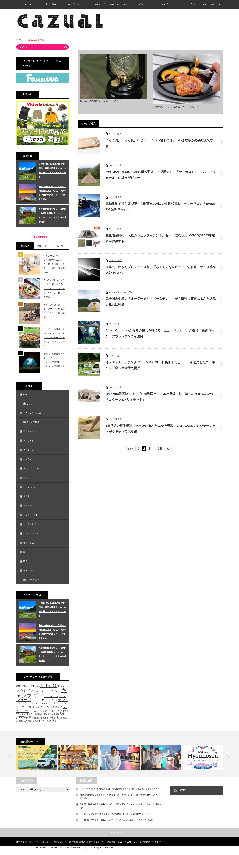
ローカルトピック (96, 4)
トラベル (142, 4)
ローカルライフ (52, 711)
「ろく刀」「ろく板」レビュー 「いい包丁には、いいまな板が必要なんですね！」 (159, 143)
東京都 (55, 717)
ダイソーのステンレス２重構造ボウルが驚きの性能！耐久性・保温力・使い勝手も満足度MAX (54, 264)
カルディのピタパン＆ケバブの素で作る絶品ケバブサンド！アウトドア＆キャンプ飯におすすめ (54, 288)
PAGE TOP (122, 832)
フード (25, 707)
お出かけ (48, 685)
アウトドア (25, 691)
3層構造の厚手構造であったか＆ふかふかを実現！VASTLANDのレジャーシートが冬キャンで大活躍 (161, 428)
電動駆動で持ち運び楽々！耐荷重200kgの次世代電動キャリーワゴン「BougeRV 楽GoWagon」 (161, 206)
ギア (38, 695)
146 (160, 448)
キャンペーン (29, 487)
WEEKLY (25, 246)
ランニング (56, 707)
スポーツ (52, 700)
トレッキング (41, 703)
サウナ (30, 403)
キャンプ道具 (115, 133)
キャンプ (27, 478)
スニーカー (40, 700)
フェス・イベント (211, 4)
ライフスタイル (39, 707)
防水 (54, 720)
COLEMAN (22, 686)
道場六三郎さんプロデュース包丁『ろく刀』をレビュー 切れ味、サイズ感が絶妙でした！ (161, 269)
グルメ (62, 696)
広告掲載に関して (77, 842)
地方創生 (62, 714)
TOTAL (60, 246)
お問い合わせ (60, 842)
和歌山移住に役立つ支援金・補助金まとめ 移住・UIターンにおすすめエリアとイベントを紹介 (52, 192)
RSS (183, 790)
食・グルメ (73, 4)
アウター (62, 686)
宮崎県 (35, 718)
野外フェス (45, 720)
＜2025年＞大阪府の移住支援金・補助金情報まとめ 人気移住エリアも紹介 (116, 814)
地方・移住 (50, 4)
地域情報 (111, 842)
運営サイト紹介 (96, 842)
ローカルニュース (37, 711)
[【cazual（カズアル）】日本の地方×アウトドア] (60, 21)
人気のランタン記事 (29, 714)
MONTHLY (42, 246)
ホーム (27, 4)
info (25, 394)
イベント (54, 691)
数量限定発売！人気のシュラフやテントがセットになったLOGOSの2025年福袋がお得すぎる (160, 238)
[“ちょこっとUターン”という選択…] (203, 757)
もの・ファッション (119, 4)
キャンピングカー (31, 468)
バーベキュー (33, 580)
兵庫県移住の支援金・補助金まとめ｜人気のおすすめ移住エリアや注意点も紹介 (117, 820)
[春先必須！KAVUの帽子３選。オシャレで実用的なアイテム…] (78, 757)
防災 (25, 561)
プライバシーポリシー (40, 842)
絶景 (30, 721)
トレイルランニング (25, 703)
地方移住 (24, 717)
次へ (169, 448)
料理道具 (42, 718)
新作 (49, 718)
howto (36, 686)
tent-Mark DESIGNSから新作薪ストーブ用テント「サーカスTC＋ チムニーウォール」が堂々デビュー (160, 174)
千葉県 (52, 714)
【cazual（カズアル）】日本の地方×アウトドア (181, 850)
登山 (21, 721)
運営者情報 (21, 842)
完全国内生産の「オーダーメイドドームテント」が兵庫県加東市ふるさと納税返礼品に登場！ (161, 301)
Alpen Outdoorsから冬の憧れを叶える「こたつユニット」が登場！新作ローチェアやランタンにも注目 (160, 333)
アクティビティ (188, 4)
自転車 (36, 721)
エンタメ (27, 459)
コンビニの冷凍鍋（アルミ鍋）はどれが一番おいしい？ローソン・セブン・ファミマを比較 (54, 337)
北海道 (46, 714)
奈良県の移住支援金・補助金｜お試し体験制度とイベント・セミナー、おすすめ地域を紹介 (52, 215)
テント (63, 700)
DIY (31, 686)
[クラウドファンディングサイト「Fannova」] (42, 82)
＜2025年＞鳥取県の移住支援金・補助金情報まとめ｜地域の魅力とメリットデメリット (52, 170)
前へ (131, 448)
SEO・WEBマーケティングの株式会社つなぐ (139, 842)
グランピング (51, 696)
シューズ (23, 700)
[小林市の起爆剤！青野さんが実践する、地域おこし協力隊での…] (120, 757)
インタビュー (165, 4)
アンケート (28, 440)
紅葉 (26, 721)
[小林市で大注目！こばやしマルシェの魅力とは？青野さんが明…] (161, 757)
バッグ (52, 703)
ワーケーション (30, 533)
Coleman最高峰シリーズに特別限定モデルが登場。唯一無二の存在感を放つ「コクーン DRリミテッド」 (159, 396)
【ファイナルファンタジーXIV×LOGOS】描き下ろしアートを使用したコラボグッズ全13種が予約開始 (160, 365)
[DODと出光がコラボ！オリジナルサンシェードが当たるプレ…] (36, 757)
